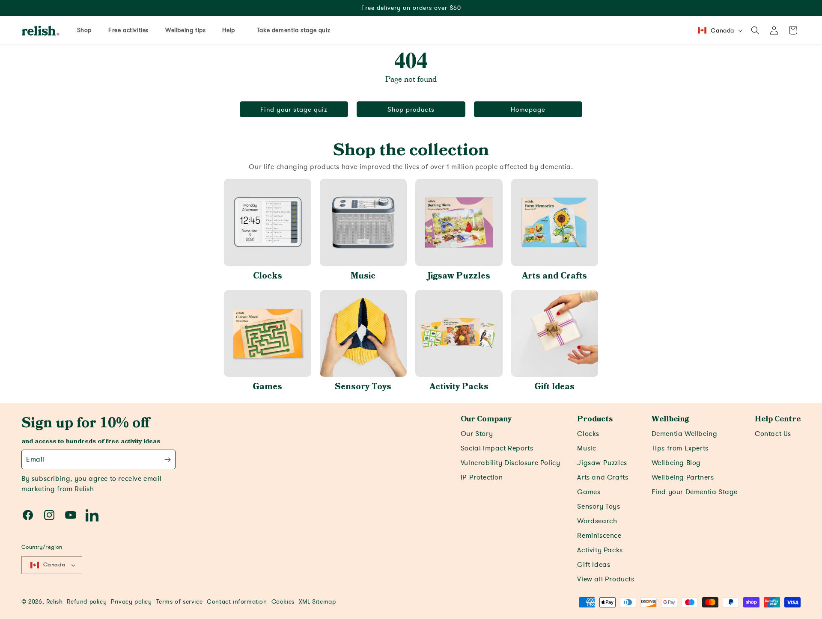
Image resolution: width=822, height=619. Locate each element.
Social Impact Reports (497, 448)
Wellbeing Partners (683, 477)
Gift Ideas (554, 386)
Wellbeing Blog (676, 463)
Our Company (486, 419)
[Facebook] (27, 515)
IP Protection (482, 477)
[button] (755, 30)
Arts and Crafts (554, 276)
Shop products (411, 109)
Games (267, 386)
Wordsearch (597, 521)
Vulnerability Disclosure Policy (510, 463)
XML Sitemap (317, 602)
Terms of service (179, 602)
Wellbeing (670, 419)
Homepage (528, 109)
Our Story (477, 433)
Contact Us (773, 433)
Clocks (267, 276)
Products (595, 419)
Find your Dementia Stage (695, 492)
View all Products (605, 579)
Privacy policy (131, 602)
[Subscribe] (167, 459)
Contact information (237, 602)
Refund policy (87, 602)
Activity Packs (458, 386)
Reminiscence (599, 535)
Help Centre (778, 419)
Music (363, 276)
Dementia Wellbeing (685, 433)
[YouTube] (70, 515)
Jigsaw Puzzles (459, 276)
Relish (54, 602)
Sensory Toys (363, 386)
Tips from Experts (680, 448)
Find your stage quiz (294, 109)
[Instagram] (49, 515)
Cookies (283, 602)
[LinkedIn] (92, 515)
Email (35, 459)
